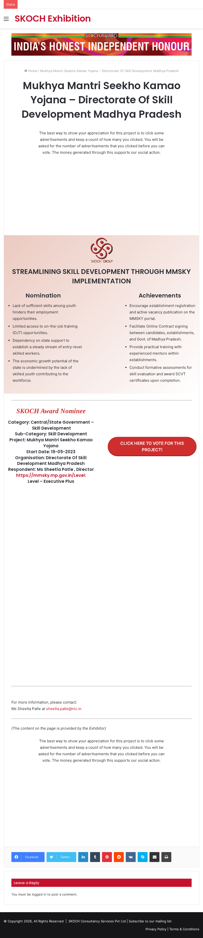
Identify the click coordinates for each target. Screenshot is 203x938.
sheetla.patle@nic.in (63, 708)
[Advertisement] (101, 196)
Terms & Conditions (184, 929)
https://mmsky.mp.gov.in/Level (50, 475)
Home (32, 71)
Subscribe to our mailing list (150, 921)
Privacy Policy (156, 929)
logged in (39, 894)
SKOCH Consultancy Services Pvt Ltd (97, 921)
